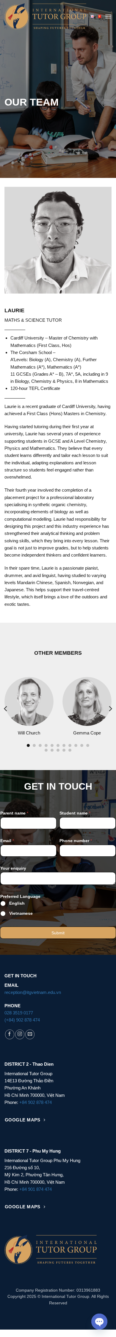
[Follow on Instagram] (19, 1034)
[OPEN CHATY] (99, 1322)
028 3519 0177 (18, 1012)
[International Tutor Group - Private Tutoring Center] (45, 16)
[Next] (110, 708)
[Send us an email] (30, 1034)
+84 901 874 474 (35, 1189)
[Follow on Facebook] (9, 1034)
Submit (58, 932)
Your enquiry (13, 868)
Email (7, 840)
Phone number (75, 840)
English (17, 903)
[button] (108, 16)
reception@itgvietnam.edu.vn (32, 992)
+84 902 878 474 (35, 1102)
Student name (74, 813)
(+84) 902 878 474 (22, 1019)
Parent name (14, 813)
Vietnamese (21, 913)
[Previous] (6, 708)
